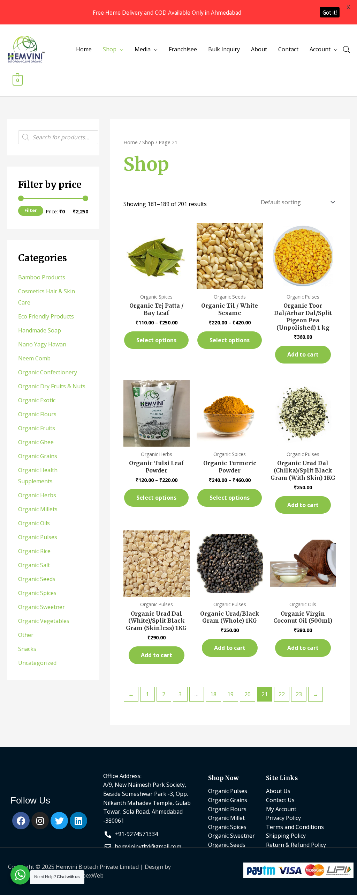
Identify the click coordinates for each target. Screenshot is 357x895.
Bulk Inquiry (224, 49)
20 (247, 694)
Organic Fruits (36, 428)
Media (143, 49)
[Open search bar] (346, 49)
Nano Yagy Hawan (42, 344)
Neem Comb (34, 358)
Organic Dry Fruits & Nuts (51, 386)
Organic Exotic (36, 400)
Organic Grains (37, 456)
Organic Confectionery (47, 372)
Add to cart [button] (303, 354)
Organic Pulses (37, 537)
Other (25, 635)
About (259, 49)
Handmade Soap (39, 330)
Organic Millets (38, 509)
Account (320, 49)
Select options (156, 340)
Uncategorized (37, 663)
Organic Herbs (37, 495)
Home (84, 49)
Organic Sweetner (41, 607)
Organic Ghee (36, 442)
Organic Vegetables (43, 621)
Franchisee (183, 49)
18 (213, 694)
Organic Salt (34, 565)
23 (299, 694)
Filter (30, 210)
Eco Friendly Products (46, 316)
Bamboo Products (41, 277)
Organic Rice (34, 551)
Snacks (27, 649)
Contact (288, 49)
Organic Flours (37, 414)
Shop (109, 49)
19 (230, 694)
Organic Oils (34, 523)
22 (282, 694)
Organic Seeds (36, 579)
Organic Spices (37, 593)
